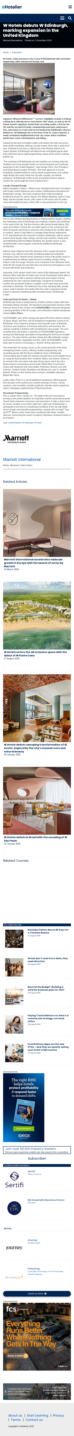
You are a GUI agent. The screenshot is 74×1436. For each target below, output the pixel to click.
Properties (17, 52)
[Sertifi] (14, 1179)
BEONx (8, 1228)
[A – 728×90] (37, 216)
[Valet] (37, 1370)
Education (32, 1203)
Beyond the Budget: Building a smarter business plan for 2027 (46, 988)
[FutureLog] (14, 1277)
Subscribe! (37, 1158)
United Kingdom (14, 423)
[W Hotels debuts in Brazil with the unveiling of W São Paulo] (37, 801)
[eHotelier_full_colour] (12, 7)
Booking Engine (34, 1243)
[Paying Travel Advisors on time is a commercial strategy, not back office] (14, 1024)
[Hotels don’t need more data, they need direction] (14, 967)
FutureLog (34, 1268)
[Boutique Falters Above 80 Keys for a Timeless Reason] (14, 939)
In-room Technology (55, 1271)
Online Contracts (34, 1174)
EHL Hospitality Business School (46, 1200)
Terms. (16, 1420)
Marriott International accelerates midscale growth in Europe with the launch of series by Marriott (33, 563)
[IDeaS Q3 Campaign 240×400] (23, 1141)
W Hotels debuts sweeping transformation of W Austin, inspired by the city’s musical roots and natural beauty (35, 748)
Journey (32, 1240)
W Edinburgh (27, 423)
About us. (15, 1415)
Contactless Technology (37, 1271)
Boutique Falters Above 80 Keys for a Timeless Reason (48, 931)
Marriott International (12, 40)
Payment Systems (35, 1274)
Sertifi (31, 1171)
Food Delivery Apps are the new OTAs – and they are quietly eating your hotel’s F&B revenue (48, 1047)
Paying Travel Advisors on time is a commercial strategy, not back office (48, 1018)
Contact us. (34, 1420)
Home (6, 52)
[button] (70, 7)
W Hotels (38, 423)
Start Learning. (37, 1415)
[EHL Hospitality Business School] (14, 1208)
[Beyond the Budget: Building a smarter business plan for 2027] (14, 996)
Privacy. (59, 1415)
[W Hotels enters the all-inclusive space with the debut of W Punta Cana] (37, 616)
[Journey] (14, 1248)
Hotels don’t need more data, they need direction (48, 960)
